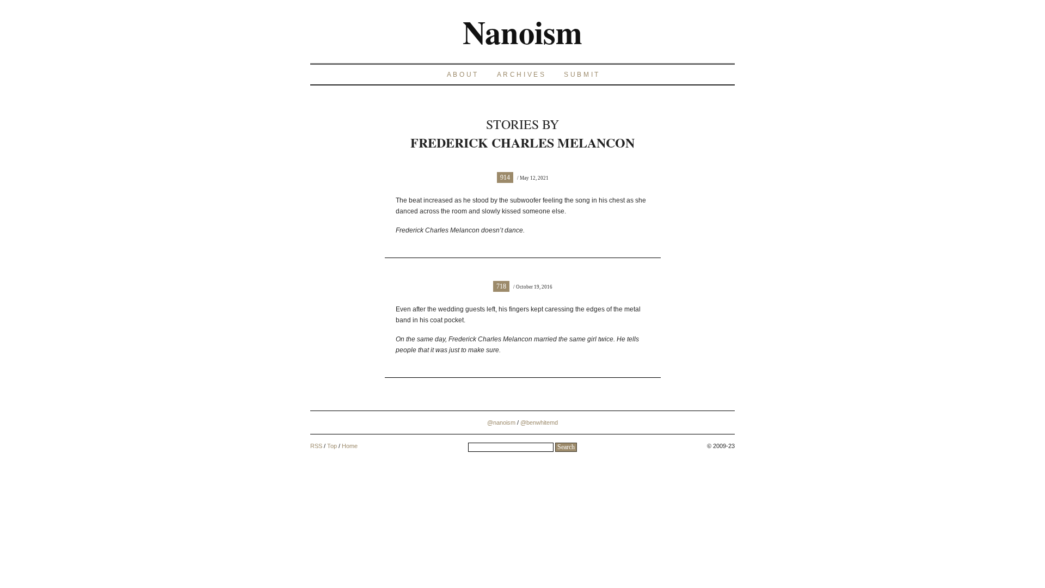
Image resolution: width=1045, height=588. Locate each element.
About (463, 74)
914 (505, 177)
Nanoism (522, 31)
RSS (316, 446)
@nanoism (501, 422)
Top (332, 446)
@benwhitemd (539, 422)
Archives (521, 74)
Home (350, 446)
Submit (582, 74)
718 (501, 286)
